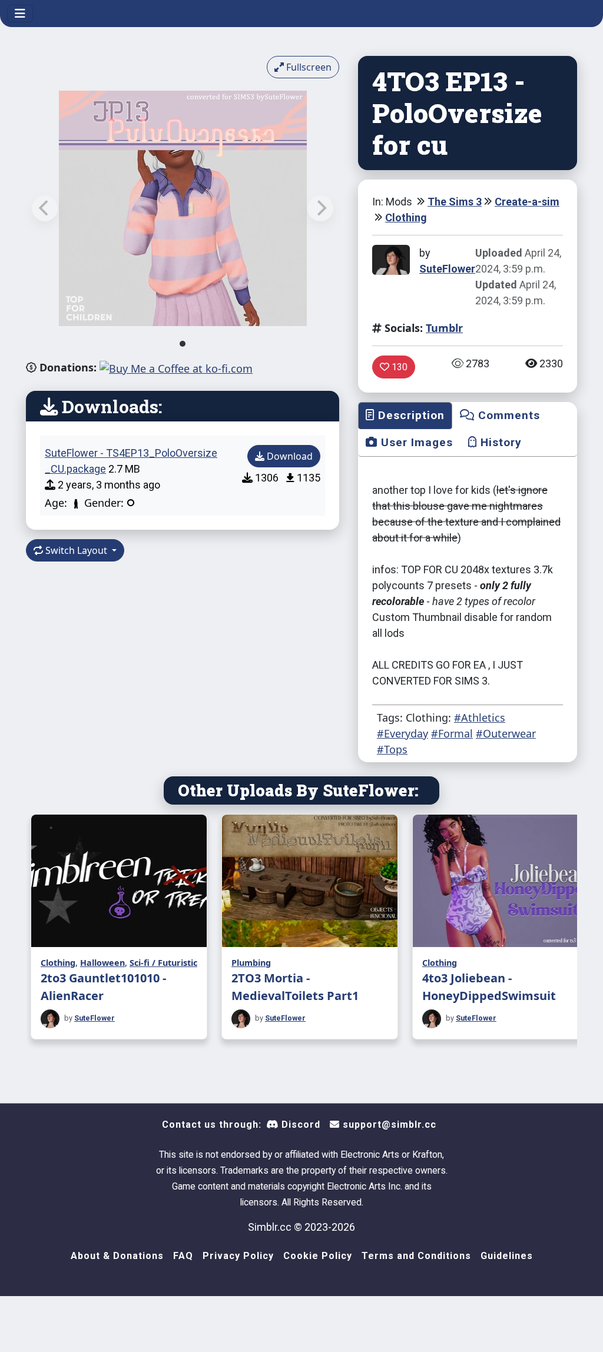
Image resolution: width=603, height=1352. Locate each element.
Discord (299, 1124)
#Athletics (479, 717)
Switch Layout (76, 550)
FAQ (183, 1255)
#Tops (392, 749)
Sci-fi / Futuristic (163, 962)
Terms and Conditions (416, 1255)
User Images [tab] (415, 442)
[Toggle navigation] (20, 13)
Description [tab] (410, 415)
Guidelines (507, 1255)
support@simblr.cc (388, 1124)
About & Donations (117, 1255)
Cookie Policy (317, 1255)
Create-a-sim (527, 201)
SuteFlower (447, 269)
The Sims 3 (455, 201)
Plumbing (251, 962)
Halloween (102, 962)
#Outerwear (506, 733)
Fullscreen (308, 67)
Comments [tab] (507, 415)
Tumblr (444, 328)
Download (288, 456)
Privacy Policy (238, 1255)
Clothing (406, 217)
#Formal (452, 733)
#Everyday (402, 733)
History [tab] (499, 442)
